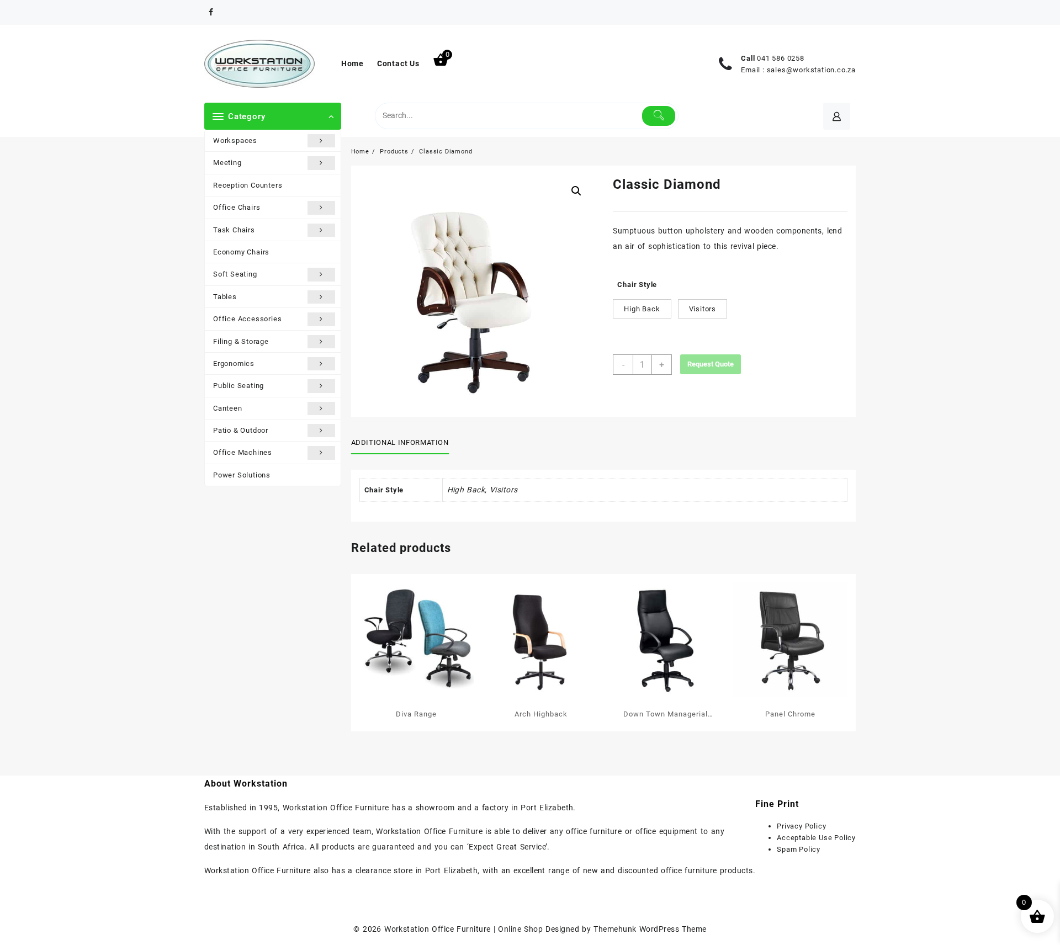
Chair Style (637, 284)
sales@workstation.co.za (811, 70)
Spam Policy (798, 849)
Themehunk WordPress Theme (649, 929)
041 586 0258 (780, 58)
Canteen (227, 408)
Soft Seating (235, 274)
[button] (576, 191)
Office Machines (242, 452)
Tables (225, 297)
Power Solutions (242, 475)
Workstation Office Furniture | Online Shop (463, 929)
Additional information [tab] (400, 442)
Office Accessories (247, 319)
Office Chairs (236, 207)
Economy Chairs (241, 252)
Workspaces (235, 140)
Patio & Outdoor (240, 430)
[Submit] (659, 116)
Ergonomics (234, 363)
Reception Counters (247, 185)
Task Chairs (234, 230)
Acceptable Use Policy (816, 837)
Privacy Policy (801, 826)
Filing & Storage (241, 341)
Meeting (227, 162)
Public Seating (238, 385)
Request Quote (710, 364)
